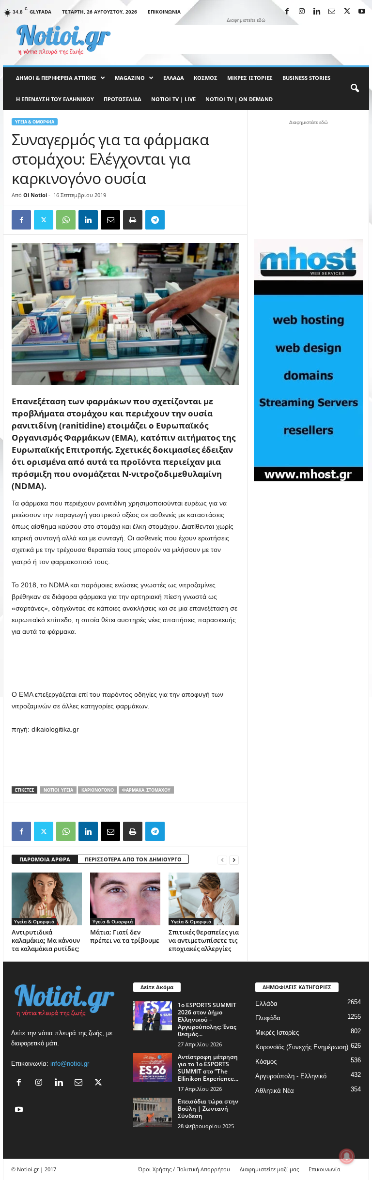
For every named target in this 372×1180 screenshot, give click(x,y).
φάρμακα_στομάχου (146, 790)
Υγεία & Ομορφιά (34, 122)
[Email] (110, 220)
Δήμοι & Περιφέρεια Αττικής (56, 77)
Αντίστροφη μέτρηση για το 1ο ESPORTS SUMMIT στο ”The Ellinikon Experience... (208, 1068)
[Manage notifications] (347, 1156)
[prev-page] (222, 860)
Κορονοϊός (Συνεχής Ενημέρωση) (301, 1047)
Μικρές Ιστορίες (250, 77)
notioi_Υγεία (58, 790)
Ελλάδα (173, 77)
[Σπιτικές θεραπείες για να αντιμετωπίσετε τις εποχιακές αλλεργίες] (204, 899)
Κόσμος (205, 77)
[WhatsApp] (66, 220)
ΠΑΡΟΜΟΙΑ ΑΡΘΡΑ (44, 859)
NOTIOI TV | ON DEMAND (239, 99)
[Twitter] (43, 220)
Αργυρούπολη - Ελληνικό (290, 1076)
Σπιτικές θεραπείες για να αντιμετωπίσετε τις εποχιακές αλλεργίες (204, 940)
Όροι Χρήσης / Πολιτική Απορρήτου (184, 1169)
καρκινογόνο (97, 790)
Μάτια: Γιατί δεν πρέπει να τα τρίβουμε (124, 936)
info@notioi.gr (69, 1063)
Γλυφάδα (267, 1018)
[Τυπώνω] (132, 220)
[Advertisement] (246, 39)
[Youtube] (362, 12)
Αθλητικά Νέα (274, 1090)
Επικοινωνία (164, 11)
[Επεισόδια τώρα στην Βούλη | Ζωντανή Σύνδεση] (152, 1112)
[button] (354, 88)
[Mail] (332, 12)
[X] (347, 12)
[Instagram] (302, 12)
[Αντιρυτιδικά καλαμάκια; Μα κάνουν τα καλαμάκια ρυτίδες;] (47, 899)
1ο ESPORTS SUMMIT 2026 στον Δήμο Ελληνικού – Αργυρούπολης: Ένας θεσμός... (207, 1019)
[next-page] (234, 860)
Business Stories (306, 77)
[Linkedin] (317, 12)
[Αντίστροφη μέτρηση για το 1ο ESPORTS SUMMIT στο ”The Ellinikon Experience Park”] (152, 1067)
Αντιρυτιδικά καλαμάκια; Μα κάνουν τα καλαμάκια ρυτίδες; (46, 940)
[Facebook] (287, 12)
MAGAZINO (130, 77)
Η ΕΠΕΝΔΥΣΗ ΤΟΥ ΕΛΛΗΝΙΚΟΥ (55, 99)
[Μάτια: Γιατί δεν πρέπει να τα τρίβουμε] (125, 899)
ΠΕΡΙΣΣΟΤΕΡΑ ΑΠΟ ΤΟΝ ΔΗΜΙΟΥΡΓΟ (133, 859)
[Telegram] (155, 220)
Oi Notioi (35, 195)
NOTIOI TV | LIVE (173, 99)
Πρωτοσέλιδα (122, 99)
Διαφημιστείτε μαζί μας (269, 1169)
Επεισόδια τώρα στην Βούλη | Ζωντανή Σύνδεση (208, 1108)
